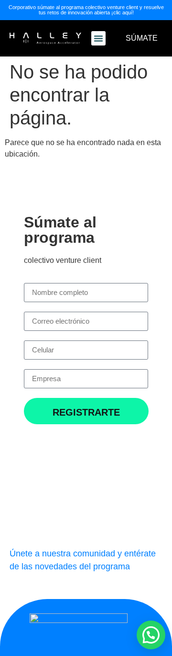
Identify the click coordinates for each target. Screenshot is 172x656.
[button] (98, 38)
